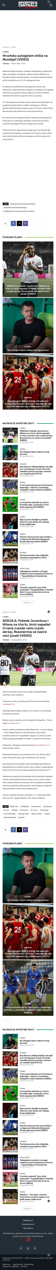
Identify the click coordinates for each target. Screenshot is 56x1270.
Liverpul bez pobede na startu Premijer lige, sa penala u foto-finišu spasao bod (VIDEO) (34, 504)
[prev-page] (4, 414)
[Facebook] (13, 223)
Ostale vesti (25, 568)
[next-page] (8, 414)
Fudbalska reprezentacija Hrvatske (22, 204)
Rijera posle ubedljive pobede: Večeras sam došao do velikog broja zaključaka (34, 521)
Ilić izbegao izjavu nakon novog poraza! (28, 350)
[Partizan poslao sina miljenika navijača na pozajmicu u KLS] (10, 556)
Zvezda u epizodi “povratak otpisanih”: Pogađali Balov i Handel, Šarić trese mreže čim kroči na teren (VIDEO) (36, 591)
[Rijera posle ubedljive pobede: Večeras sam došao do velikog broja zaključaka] (10, 521)
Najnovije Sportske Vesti (18, 423)
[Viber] (25, 223)
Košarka (28, 397)
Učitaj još (27, 602)
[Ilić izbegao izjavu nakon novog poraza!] (28, 325)
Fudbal (13, 47)
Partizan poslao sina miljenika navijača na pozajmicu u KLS (34, 556)
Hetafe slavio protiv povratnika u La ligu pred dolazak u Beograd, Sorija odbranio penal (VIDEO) (36, 539)
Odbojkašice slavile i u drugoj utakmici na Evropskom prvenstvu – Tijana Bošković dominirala (36, 573)
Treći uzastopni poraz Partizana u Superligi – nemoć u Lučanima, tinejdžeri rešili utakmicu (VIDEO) (36, 487)
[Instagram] (27, 1248)
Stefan (6, 63)
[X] (19, 223)
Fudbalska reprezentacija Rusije (15, 207)
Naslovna (6, 47)
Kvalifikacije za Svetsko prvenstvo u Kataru (19, 211)
